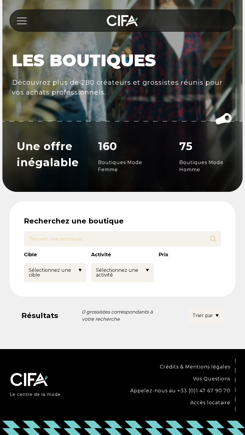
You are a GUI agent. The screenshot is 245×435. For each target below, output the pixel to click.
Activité (101, 254)
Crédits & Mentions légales (195, 367)
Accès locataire (210, 402)
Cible (30, 254)
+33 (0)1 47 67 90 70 (203, 391)
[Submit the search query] (213, 239)
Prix (163, 254)
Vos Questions (211, 379)
